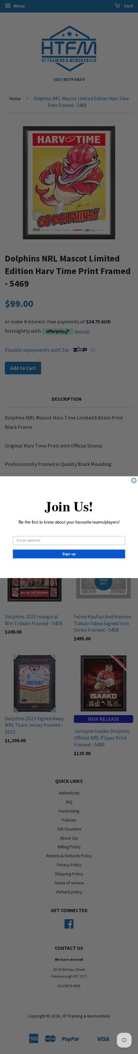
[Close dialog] (134, 480)
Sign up (69, 554)
